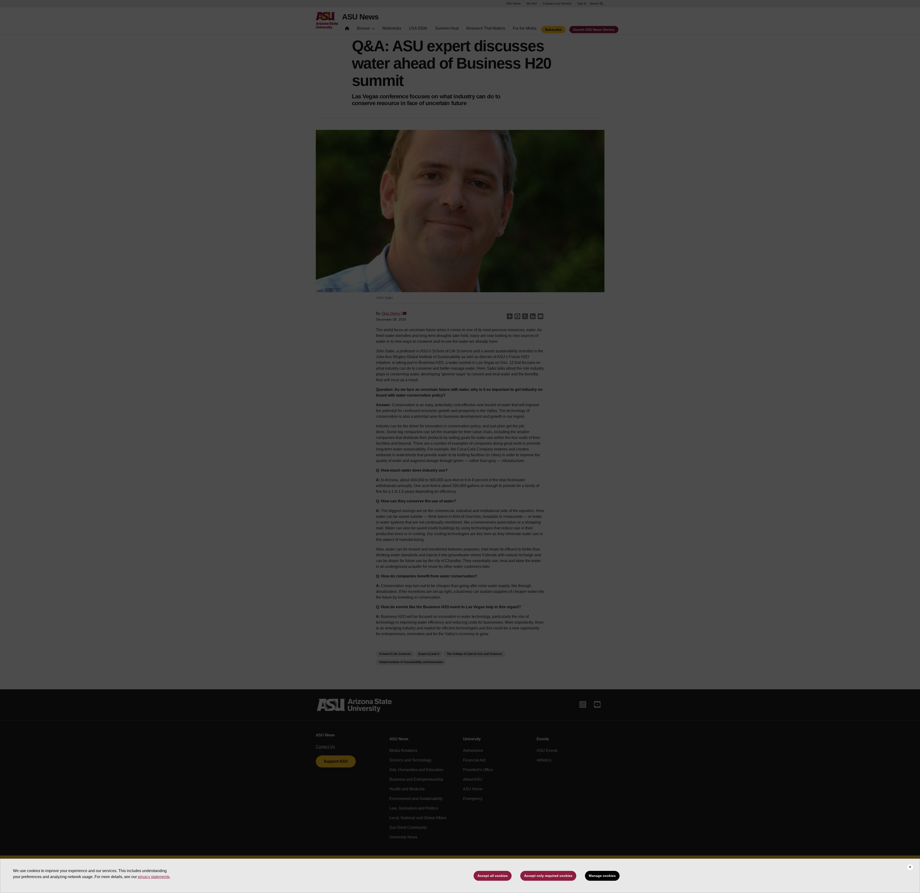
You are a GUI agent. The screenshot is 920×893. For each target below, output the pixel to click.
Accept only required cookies (548, 876)
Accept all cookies (492, 876)
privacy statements (154, 877)
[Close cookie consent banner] (910, 867)
